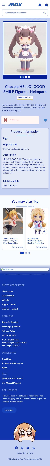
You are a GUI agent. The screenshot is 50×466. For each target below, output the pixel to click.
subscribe (9, 410)
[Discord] (22, 447)
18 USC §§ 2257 (9, 335)
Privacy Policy (8, 331)
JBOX (4, 368)
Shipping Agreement (11, 326)
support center (9, 304)
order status (8, 296)
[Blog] (33, 447)
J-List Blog (6, 359)
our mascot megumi (11, 383)
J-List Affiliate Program (12, 363)
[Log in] (45, 120)
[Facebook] (16, 447)
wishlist (5, 300)
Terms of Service (10, 322)
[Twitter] (27, 447)
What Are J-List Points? (12, 378)
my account (7, 291)
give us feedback (10, 309)
